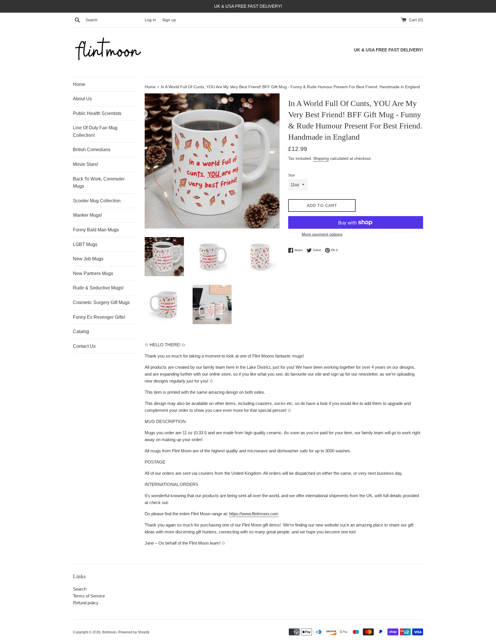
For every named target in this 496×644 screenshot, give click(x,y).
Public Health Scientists (97, 113)
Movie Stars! (85, 164)
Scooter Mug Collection (97, 200)
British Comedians (92, 149)
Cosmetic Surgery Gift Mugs (101, 302)
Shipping (321, 158)
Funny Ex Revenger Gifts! (99, 317)
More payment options (322, 234)
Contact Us (84, 346)
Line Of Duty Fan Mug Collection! (95, 131)
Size (291, 175)
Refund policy (85, 602)
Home (79, 84)
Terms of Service (89, 595)
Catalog (81, 331)
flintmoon (109, 632)
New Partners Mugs (93, 273)
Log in (150, 20)
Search (79, 589)
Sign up (169, 20)
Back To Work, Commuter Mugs (99, 182)
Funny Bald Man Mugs (96, 229)
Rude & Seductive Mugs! (98, 287)
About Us (82, 98)
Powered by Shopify (134, 632)
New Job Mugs (88, 258)
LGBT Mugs (85, 244)
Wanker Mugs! (87, 215)
